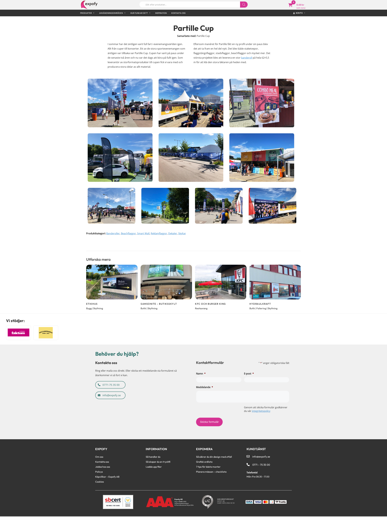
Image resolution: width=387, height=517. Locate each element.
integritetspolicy (261, 411)
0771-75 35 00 (111, 385)
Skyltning (98, 308)
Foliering (261, 308)
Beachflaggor (128, 233)
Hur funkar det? (139, 13)
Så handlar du (153, 456)
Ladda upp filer (154, 466)
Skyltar (182, 233)
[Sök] (244, 5)
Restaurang (201, 308)
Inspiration (161, 13)
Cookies (99, 481)
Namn (201, 373)
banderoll (246, 57)
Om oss (99, 456)
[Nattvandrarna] (45, 333)
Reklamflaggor (159, 233)
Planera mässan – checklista (211, 471)
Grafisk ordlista (204, 461)
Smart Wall (143, 233)
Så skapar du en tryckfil (158, 461)
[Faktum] (18, 333)
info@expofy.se (111, 395)
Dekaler (172, 233)
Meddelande (204, 387)
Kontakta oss (178, 13)
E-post (249, 373)
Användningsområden (111, 13)
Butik (143, 308)
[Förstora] (150, 81)
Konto (299, 13)
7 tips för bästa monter (208, 466)
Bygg (89, 308)
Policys (99, 471)
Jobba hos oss (102, 466)
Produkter (86, 13)
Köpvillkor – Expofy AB (107, 476)
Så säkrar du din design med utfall (214, 456)
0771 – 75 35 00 (261, 464)
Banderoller (113, 233)
